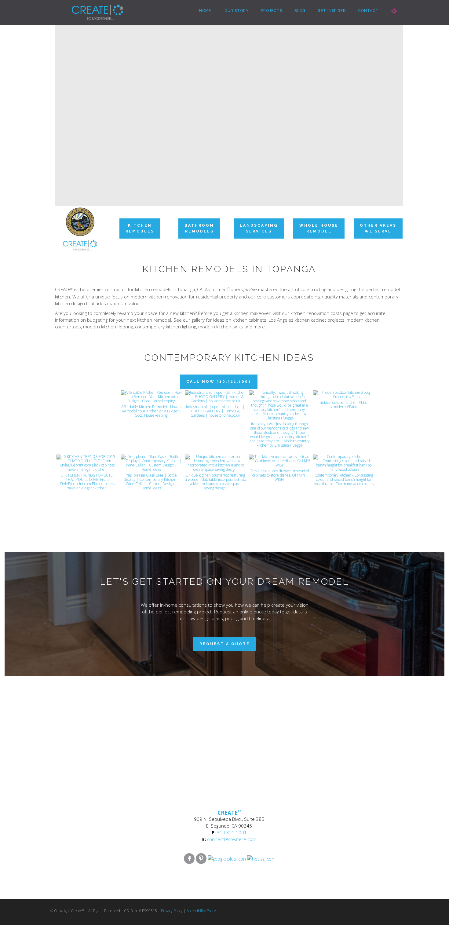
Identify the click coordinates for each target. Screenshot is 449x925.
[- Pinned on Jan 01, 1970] (87, 397)
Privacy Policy (172, 910)
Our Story (236, 11)
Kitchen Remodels (140, 228)
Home (204, 11)
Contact (368, 11)
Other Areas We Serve (378, 228)
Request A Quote (224, 644)
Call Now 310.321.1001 (218, 381)
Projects (271, 11)
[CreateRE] (88, 7)
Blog (299, 11)
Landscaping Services (259, 228)
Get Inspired (332, 11)
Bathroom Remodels (199, 228)
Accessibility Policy (201, 910)
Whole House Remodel (318, 228)
